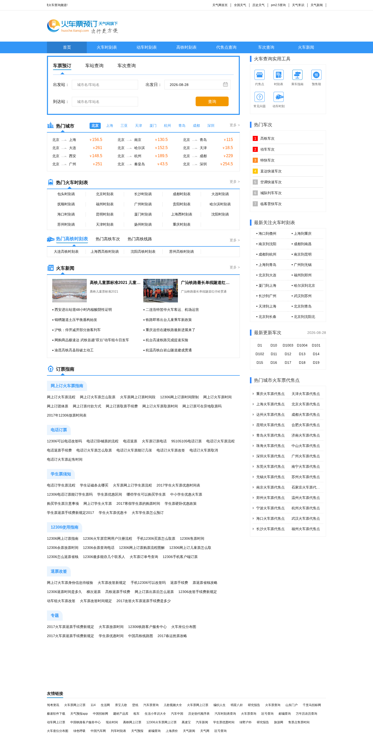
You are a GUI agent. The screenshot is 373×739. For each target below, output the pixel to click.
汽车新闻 (202, 722)
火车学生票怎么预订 (148, 513)
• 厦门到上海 (266, 285)
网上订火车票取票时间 (160, 406)
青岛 (181, 125)
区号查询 (267, 713)
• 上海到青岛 (266, 265)
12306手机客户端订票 (180, 557)
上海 (109, 125)
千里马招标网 (312, 705)
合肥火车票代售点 (306, 425)
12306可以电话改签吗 (64, 441)
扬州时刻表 (143, 224)
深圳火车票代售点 (270, 456)
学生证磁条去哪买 (94, 485)
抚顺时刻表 (66, 204)
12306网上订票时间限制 (179, 397)
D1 (260, 345)
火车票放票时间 (111, 627)
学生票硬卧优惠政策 (181, 503)
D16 (273, 363)
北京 (95, 125)
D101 (316, 345)
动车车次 (264, 149)
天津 (138, 125)
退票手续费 (179, 583)
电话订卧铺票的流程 (102, 441)
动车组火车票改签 (61, 601)
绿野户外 (246, 722)
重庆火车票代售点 (270, 394)
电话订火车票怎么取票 (94, 450)
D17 (288, 363)
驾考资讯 (53, 705)
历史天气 (258, 5)
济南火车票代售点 (306, 435)
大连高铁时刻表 (66, 251)
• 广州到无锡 (302, 265)
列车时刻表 (118, 731)
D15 (260, 363)
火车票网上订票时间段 (138, 397)
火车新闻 (306, 47)
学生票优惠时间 (111, 636)
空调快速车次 (268, 182)
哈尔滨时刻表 (220, 204)
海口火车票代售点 (270, 518)
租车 (136, 713)
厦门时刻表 (143, 214)
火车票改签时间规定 (96, 601)
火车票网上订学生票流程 (132, 485)
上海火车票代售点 (270, 404)
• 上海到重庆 (302, 233)
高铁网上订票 (132, 722)
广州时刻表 (143, 204)
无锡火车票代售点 (270, 477)
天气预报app (79, 713)
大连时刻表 (220, 194)
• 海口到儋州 (266, 233)
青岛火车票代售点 (270, 435)
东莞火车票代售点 (270, 466)
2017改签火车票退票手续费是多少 (143, 601)
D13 (302, 354)
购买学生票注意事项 (63, 503)
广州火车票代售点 (306, 456)
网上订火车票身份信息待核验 (70, 583)
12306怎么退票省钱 (62, 557)
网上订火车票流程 (61, 397)
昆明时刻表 (105, 214)
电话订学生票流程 (61, 485)
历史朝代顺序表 (199, 713)
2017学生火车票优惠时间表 (178, 485)
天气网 (204, 731)
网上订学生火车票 (97, 503)
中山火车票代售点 (306, 446)
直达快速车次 (268, 171)
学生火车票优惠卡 (113, 513)
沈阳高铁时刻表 (143, 251)
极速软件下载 (56, 713)
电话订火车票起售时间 (64, 459)
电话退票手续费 (59, 450)
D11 (274, 354)
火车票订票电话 (154, 441)
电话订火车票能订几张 (134, 450)
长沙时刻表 (143, 194)
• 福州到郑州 (302, 275)
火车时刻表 (107, 47)
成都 (196, 125)
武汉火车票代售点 (306, 518)
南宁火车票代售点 (306, 466)
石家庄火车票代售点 (308, 487)
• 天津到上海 (266, 306)
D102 (260, 354)
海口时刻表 (66, 214)
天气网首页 (220, 5)
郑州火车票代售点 (270, 498)
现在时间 (112, 722)
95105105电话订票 (186, 441)
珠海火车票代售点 (270, 446)
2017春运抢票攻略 (172, 636)
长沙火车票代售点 (270, 529)
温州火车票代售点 (306, 498)
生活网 (105, 705)
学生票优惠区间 (109, 494)
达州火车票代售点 (270, 414)
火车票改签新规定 (112, 583)
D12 (288, 354)
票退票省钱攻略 (205, 583)
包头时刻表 (66, 194)
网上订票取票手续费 (122, 406)
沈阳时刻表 (220, 214)
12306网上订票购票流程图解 (142, 548)
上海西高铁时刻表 (105, 251)
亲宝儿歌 (121, 705)
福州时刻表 (105, 204)
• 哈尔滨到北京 (303, 285)
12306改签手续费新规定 (197, 592)
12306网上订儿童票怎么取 (190, 548)
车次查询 (266, 47)
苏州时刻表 (66, 224)
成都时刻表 (182, 194)
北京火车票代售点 (306, 404)
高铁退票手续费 (117, 592)
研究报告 (254, 705)
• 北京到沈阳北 (303, 317)
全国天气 (240, 5)
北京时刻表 (105, 194)
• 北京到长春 (266, 317)
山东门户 (291, 705)
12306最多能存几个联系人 (104, 557)
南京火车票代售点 (270, 487)
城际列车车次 (268, 193)
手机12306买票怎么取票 (156, 538)
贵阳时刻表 (182, 204)
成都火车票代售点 (306, 414)
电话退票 (130, 441)
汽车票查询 (151, 705)
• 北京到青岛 (302, 306)
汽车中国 (177, 713)
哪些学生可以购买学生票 (146, 494)
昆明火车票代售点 (270, 425)
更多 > (235, 125)
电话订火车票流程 (220, 441)
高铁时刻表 (186, 47)
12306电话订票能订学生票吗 (70, 494)
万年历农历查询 (306, 713)
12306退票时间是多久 (64, 592)
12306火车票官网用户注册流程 (107, 538)
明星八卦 (237, 705)
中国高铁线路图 (140, 636)
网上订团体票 (57, 406)
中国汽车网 (98, 731)
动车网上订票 (56, 722)
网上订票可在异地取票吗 (202, 406)
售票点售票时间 (299, 722)
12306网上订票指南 (62, 538)
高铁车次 (264, 138)
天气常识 (298, 5)
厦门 (153, 125)
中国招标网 (100, 713)
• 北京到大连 (266, 275)
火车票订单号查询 (144, 557)
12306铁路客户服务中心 (147, 627)
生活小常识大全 (155, 713)
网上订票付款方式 (87, 406)
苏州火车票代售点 (306, 477)
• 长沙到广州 (266, 296)
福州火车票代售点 (306, 529)
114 (93, 705)
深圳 (210, 125)
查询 (212, 101)
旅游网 (278, 722)
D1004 (302, 345)
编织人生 (219, 705)
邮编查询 (285, 713)
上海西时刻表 (181, 214)
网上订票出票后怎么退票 (154, 592)
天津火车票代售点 (306, 394)
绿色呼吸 (79, 731)
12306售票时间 (192, 538)
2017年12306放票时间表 (67, 415)
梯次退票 (94, 592)
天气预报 (137, 731)
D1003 (288, 345)
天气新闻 (317, 5)
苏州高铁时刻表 (181, 251)
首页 (67, 47)
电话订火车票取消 (204, 450)
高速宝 (186, 722)
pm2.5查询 (278, 5)
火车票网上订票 (75, 705)
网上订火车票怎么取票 (97, 397)
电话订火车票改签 (171, 450)
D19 (316, 363)
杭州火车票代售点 (306, 508)
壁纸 (135, 705)
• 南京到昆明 (302, 254)
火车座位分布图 (183, 627)
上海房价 (172, 731)
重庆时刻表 (182, 224)
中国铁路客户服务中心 (85, 722)
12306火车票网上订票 (161, 722)
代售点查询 (226, 47)
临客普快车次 (268, 204)
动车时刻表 (147, 47)
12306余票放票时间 (62, 548)
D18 (302, 363)
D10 (273, 345)
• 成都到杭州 (266, 254)
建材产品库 (120, 713)
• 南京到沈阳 (266, 244)
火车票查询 (272, 705)
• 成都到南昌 (302, 244)
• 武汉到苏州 (302, 296)
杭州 (167, 125)
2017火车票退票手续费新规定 (70, 627)
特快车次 (264, 160)
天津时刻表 (105, 224)
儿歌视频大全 (173, 705)
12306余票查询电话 (98, 548)
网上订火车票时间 (217, 397)
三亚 (124, 125)
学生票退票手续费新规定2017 (70, 513)
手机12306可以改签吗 (148, 583)
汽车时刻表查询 (225, 713)
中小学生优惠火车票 (186, 494)
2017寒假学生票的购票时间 (138, 503)
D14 (316, 354)
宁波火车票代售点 (270, 508)
